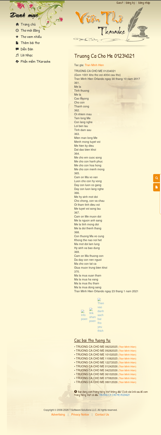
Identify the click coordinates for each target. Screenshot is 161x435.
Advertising (58, 414)
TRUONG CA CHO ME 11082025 (97, 358)
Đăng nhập (144, 2)
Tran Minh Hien (94, 65)
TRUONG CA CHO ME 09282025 (97, 350)
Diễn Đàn (26, 49)
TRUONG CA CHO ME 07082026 (97, 378)
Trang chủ (28, 24)
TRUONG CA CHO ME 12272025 (97, 362)
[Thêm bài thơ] (156, 187)
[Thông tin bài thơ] (84, 315)
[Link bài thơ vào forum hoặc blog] (92, 315)
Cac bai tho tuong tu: (92, 340)
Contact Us (102, 414)
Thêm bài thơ (29, 42)
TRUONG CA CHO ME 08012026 (97, 382)
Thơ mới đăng (30, 30)
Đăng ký (130, 2)
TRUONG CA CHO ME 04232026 (97, 370)
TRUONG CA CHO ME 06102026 (97, 374)
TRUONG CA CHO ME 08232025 (97, 346)
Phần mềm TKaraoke (35, 61)
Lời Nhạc (26, 55)
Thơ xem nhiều (31, 36)
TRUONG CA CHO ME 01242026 (97, 366)
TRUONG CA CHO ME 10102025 (97, 354)
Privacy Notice (80, 414)
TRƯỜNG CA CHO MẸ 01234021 (114, 395)
